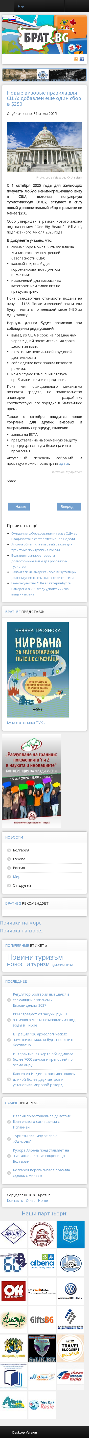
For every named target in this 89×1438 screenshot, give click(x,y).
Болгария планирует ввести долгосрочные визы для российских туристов (39, 561)
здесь (64, 463)
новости (18, 964)
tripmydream (74, 472)
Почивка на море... (22, 930)
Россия (19, 867)
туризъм (49, 957)
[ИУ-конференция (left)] (31, 780)
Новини (20, 957)
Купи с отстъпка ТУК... (26, 722)
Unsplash (76, 177)
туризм (40, 964)
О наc (30, 1200)
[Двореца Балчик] (44, 74)
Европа (19, 859)
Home (43, 1200)
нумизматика (62, 964)
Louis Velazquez (56, 177)
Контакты (15, 1200)
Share (11, 481)
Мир (17, 876)
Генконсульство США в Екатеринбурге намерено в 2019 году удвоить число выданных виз (41, 588)
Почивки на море (21, 922)
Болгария (21, 850)
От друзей (22, 885)
